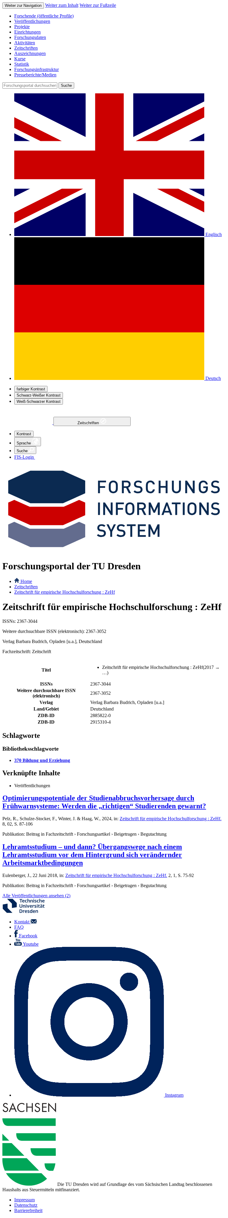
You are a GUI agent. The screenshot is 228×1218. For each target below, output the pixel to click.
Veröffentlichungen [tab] (32, 785)
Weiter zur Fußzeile (98, 5)
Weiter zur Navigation (23, 5)
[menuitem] (120, 16)
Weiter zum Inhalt (61, 5)
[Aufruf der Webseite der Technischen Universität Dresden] (27, 911)
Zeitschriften (88, 423)
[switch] (31, 389)
